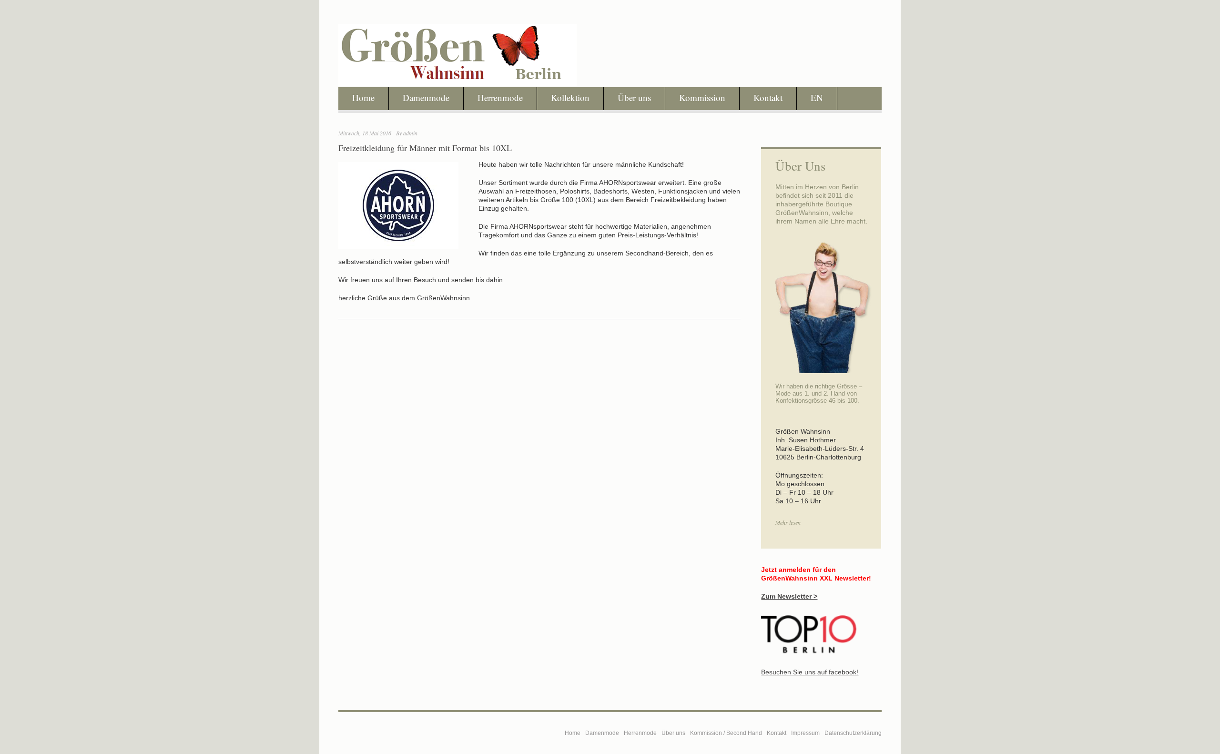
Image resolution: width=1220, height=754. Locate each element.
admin (410, 133)
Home (363, 97)
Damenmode (426, 97)
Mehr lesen (788, 522)
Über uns (634, 97)
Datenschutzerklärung (853, 733)
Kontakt (768, 97)
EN (817, 97)
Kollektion (570, 97)
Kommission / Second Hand (726, 733)
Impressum (805, 733)
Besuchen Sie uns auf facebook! (809, 672)
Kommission (702, 97)
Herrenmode (500, 97)
